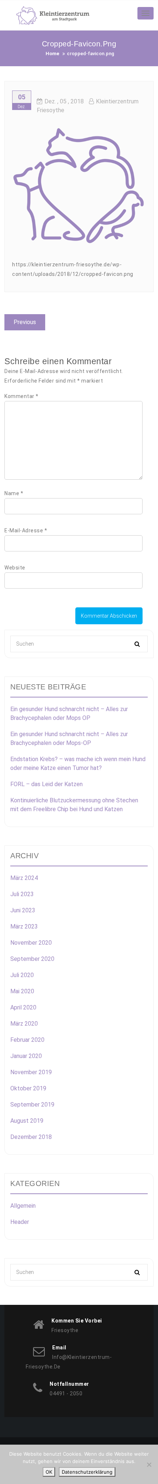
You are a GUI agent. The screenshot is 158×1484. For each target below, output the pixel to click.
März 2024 (24, 877)
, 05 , (64, 101)
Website (14, 568)
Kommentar (21, 396)
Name (13, 493)
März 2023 (24, 926)
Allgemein (23, 1205)
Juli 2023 (22, 894)
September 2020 (32, 958)
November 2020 (31, 942)
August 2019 (26, 1120)
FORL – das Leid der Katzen (46, 784)
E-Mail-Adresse (25, 530)
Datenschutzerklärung (87, 1472)
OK (49, 1472)
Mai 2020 (22, 991)
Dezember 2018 (31, 1136)
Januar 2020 (26, 1055)
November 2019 (31, 1072)
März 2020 (24, 1023)
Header (19, 1221)
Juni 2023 (22, 910)
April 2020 (23, 1007)
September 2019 (32, 1104)
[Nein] (148, 1464)
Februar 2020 (27, 1039)
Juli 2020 (22, 975)
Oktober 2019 (28, 1088)
